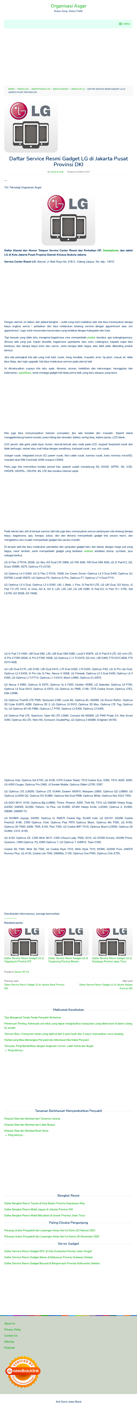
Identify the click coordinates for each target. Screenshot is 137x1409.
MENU (127, 24)
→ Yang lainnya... (14, 1050)
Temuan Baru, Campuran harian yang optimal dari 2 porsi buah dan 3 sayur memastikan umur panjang (63, 1034)
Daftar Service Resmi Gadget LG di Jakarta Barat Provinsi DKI (34, 984)
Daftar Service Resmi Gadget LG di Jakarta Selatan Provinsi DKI (106, 984)
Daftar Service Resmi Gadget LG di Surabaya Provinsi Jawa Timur (112, 959)
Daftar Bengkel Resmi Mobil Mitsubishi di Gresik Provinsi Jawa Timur (44, 1215)
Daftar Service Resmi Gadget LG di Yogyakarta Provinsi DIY (24, 959)
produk (91, 337)
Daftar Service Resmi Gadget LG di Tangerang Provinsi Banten (68, 959)
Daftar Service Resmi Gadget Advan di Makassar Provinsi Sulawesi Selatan (48, 1257)
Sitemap (9, 1341)
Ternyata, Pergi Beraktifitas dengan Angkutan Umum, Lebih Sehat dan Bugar (48, 1046)
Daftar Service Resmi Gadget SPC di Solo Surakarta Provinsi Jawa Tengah (48, 1251)
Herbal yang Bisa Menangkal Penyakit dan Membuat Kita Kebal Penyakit (46, 1040)
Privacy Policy (12, 1329)
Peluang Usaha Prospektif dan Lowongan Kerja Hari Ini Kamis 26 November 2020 (51, 1236)
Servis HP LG (22, 971)
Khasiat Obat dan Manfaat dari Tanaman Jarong (32, 1118)
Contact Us (10, 1335)
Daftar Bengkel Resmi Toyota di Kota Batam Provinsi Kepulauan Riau (44, 1203)
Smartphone (110, 250)
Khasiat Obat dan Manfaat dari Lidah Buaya (29, 1124)
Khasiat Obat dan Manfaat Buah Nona (26, 1130)
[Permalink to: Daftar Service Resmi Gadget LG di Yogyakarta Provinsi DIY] (24, 942)
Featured (9, 1347)
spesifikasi (25, 372)
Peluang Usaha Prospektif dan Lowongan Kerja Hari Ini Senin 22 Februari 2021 (50, 1230)
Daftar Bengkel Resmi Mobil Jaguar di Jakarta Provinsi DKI (38, 1209)
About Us (9, 1323)
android (88, 551)
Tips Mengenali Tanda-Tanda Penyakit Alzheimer (32, 1017)
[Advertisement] (68, 57)
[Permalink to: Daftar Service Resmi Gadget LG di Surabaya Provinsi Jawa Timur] (112, 942)
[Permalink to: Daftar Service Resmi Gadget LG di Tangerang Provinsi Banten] (68, 942)
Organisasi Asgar (68, 6)
